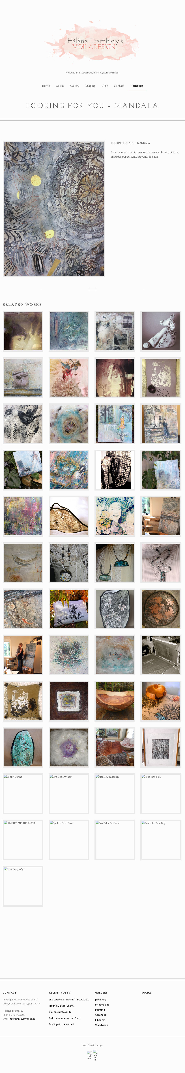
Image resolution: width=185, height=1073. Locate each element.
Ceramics (100, 1014)
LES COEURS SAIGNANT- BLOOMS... (69, 999)
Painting (137, 86)
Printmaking (102, 1004)
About (60, 86)
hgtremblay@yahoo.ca (23, 1018)
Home (46, 86)
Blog (105, 86)
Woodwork (101, 1025)
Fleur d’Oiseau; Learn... (62, 1005)
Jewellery (100, 999)
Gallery (74, 86)
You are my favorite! (60, 1011)
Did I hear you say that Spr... (65, 1018)
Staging (91, 86)
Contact (119, 86)
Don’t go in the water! (61, 1024)
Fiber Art (100, 1019)
